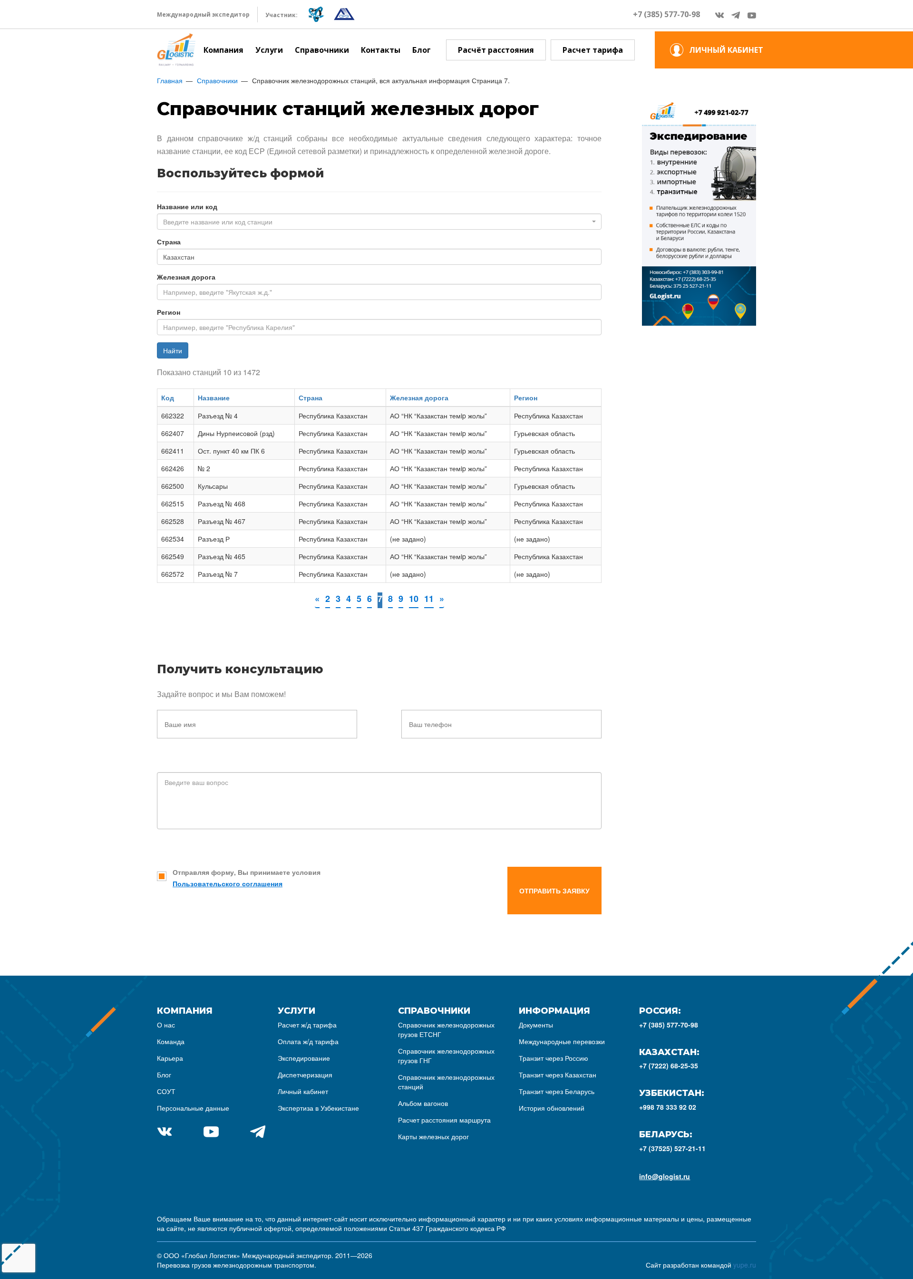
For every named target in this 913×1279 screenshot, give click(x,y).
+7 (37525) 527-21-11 (672, 1148)
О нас (166, 1024)
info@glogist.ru (664, 1176)
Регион (168, 312)
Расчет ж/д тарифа (307, 1024)
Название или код (187, 206)
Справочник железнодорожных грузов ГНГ (446, 1055)
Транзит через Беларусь (556, 1091)
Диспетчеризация (305, 1074)
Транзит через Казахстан (557, 1074)
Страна (169, 241)
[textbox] (376, 221)
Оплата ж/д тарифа (308, 1041)
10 (413, 598)
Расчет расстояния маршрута (444, 1119)
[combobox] (379, 221)
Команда (171, 1041)
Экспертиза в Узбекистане (318, 1108)
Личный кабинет (303, 1091)
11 (429, 598)
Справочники (322, 50)
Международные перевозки (562, 1041)
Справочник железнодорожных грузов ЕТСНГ (446, 1029)
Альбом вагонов (423, 1103)
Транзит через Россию (553, 1058)
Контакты (380, 50)
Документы (536, 1024)
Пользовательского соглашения (227, 883)
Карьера (170, 1058)
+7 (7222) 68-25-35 (668, 1065)
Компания (223, 50)
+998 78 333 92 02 (667, 1107)
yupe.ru (744, 1264)
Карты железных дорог (433, 1136)
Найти (172, 350)
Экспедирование (304, 1058)
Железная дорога (186, 276)
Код (167, 397)
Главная (170, 80)
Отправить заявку (554, 890)
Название (214, 397)
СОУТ (166, 1091)
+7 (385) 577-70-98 (666, 14)
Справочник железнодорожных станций (446, 1081)
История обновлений (551, 1108)
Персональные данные (193, 1108)
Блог (421, 50)
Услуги (269, 50)
